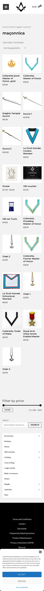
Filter (8, 410)
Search (5, 420)
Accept (22, 574)
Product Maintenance (22, 538)
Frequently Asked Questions (22, 533)
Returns (22, 547)
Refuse (22, 581)
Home (4, 27)
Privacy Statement (22, 587)
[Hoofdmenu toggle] (6, 7)
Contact (22, 524)
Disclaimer (22, 528)
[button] (40, 552)
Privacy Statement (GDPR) (22, 542)
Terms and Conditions (22, 519)
